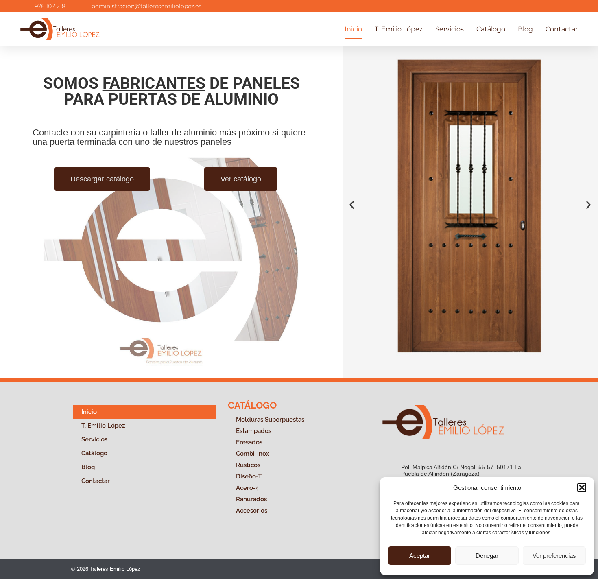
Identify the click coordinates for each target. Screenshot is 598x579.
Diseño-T (249, 476)
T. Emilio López (399, 29)
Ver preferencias (554, 555)
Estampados (253, 431)
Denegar (487, 555)
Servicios (449, 29)
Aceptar (419, 555)
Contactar (562, 29)
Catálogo (490, 29)
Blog (525, 29)
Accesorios (251, 510)
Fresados (249, 442)
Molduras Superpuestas (270, 419)
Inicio (353, 29)
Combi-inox (252, 453)
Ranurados (251, 499)
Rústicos (248, 465)
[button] (582, 487)
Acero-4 (247, 488)
